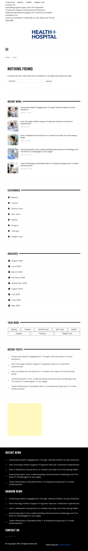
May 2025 (15, 305)
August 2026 (17, 261)
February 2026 (18, 277)
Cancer (14, 203)
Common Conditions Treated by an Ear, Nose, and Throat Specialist (29, 19)
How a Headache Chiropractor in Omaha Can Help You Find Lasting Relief (48, 136)
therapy (15, 231)
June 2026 (16, 266)
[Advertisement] (25, 419)
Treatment (10, 2)
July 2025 (15, 294)
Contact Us (10, 5)
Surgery (15, 225)
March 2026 (16, 272)
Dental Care (17, 208)
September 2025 (19, 283)
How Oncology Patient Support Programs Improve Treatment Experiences (46, 122)
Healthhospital (64, 545)
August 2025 (17, 289)
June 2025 (16, 300)
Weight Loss (39, 2)
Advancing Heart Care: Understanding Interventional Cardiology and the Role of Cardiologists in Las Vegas (49, 150)
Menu (44, 49)
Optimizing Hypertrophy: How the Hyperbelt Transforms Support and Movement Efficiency (25, 8)
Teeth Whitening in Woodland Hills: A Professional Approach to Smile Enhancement (49, 164)
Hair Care (15, 214)
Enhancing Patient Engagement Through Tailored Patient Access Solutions (47, 108)
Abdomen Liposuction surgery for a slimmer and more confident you (28, 13)
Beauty (20, 2)
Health (29, 2)
